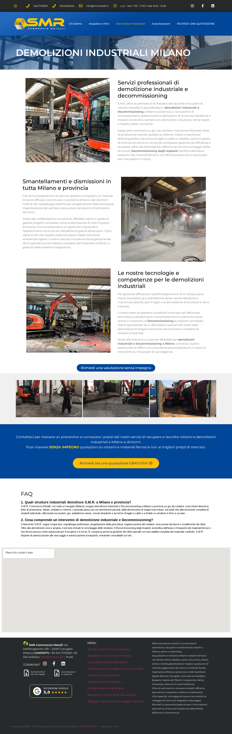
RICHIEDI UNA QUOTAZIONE (196, 23)
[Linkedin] (213, 6)
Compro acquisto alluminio (105, 688)
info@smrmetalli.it (52, 657)
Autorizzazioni (161, 23)
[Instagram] (192, 6)
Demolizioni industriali (130, 23)
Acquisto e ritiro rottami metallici (109, 655)
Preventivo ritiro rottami (103, 675)
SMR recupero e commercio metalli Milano (54, 726)
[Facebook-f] (203, 6)
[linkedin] (63, 663)
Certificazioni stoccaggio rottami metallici (115, 668)
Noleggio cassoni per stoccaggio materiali (115, 701)
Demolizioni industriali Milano (107, 662)
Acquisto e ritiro (99, 23)
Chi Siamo (75, 23)
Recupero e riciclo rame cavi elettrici (111, 695)
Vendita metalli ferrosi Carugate (108, 649)
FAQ (116, 726)
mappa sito (106, 726)
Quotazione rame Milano (104, 681)
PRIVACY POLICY (88, 726)
